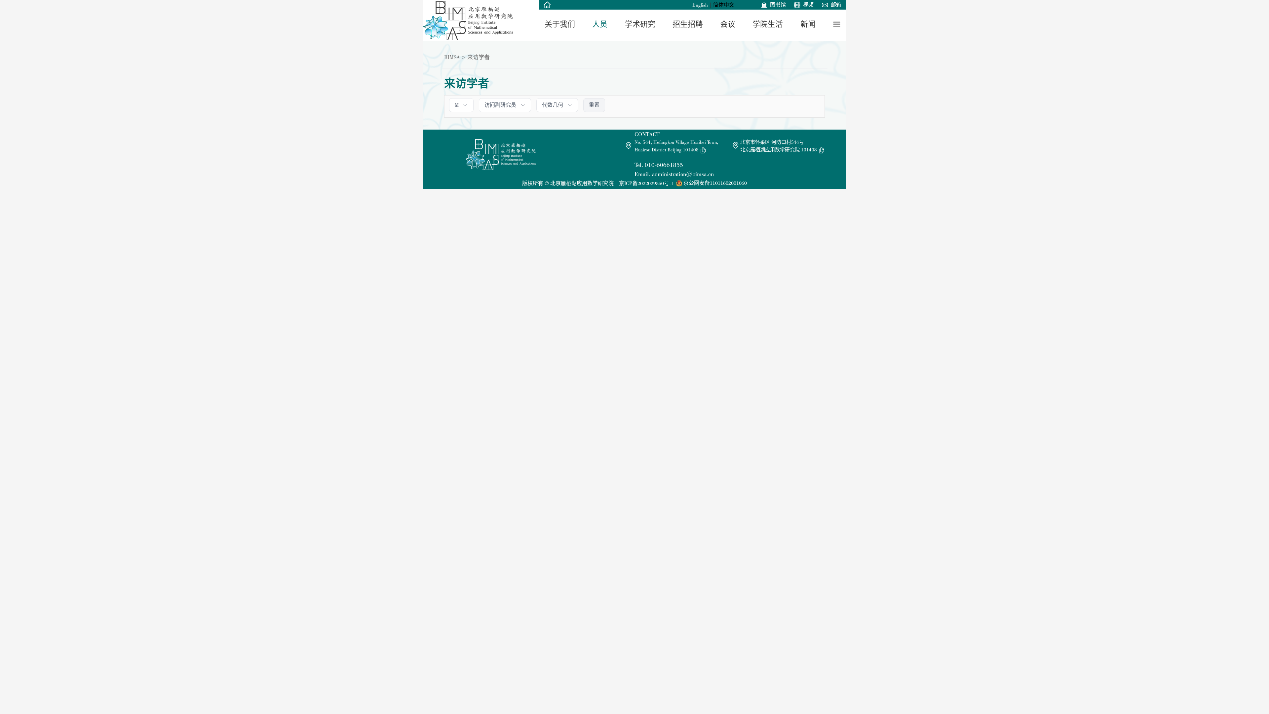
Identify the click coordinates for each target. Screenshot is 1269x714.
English (700, 5)
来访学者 (478, 57)
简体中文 (723, 5)
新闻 (808, 24)
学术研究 (640, 24)
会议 (727, 24)
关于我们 (560, 24)
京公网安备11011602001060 (715, 183)
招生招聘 (688, 24)
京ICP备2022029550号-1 (646, 183)
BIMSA (452, 57)
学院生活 (767, 24)
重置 (594, 105)
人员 (599, 24)
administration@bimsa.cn (683, 174)
